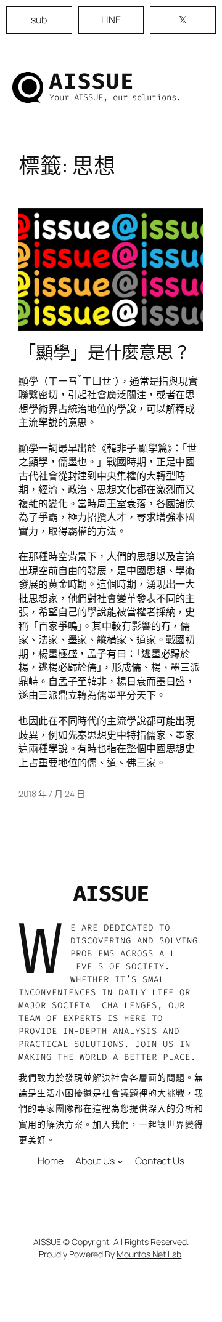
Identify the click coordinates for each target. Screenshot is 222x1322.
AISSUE (91, 81)
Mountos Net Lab (149, 1254)
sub (39, 19)
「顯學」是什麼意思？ (104, 353)
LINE (111, 19)
